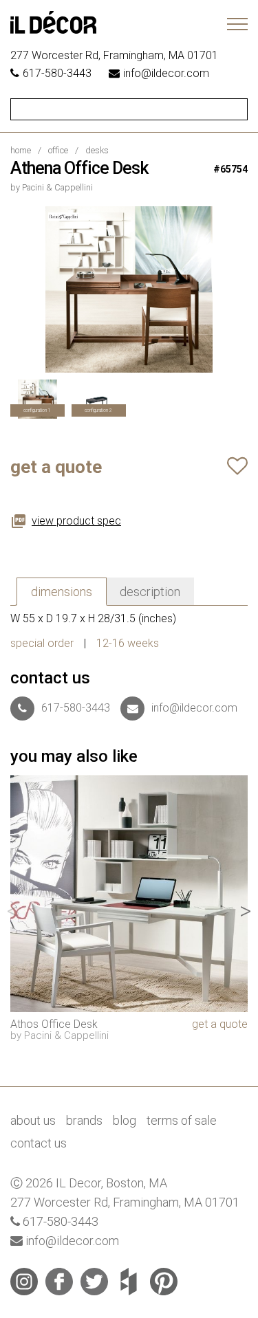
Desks (97, 150)
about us (33, 1120)
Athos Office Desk (54, 1024)
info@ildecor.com (166, 73)
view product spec (76, 521)
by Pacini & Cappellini (51, 187)
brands (84, 1120)
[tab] (61, 592)
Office (58, 150)
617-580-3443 (57, 73)
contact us (38, 1143)
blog (124, 1120)
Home (20, 150)
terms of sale (182, 1120)
